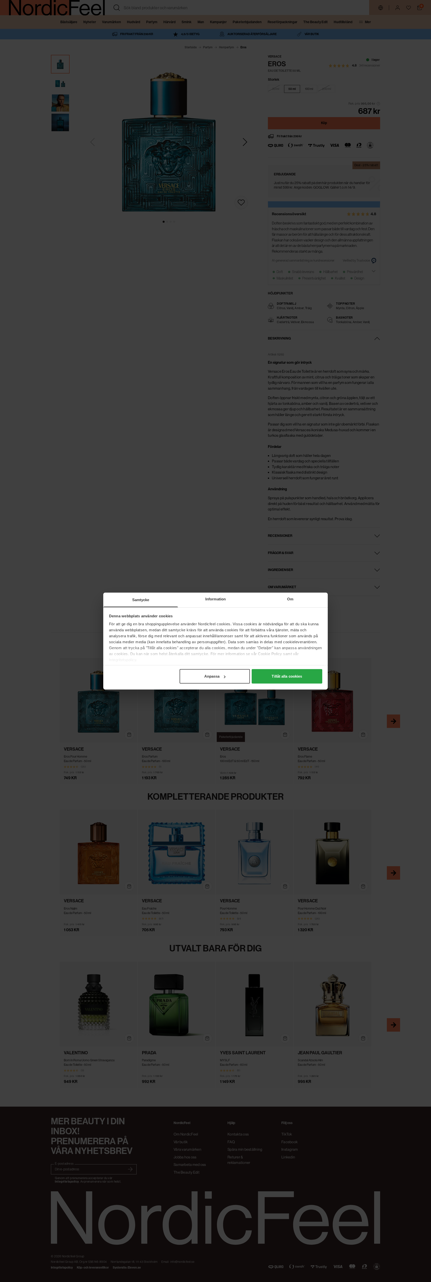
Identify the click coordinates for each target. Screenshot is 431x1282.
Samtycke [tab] (140, 600)
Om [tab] (290, 599)
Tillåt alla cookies (287, 676)
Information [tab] (215, 599)
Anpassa (212, 676)
